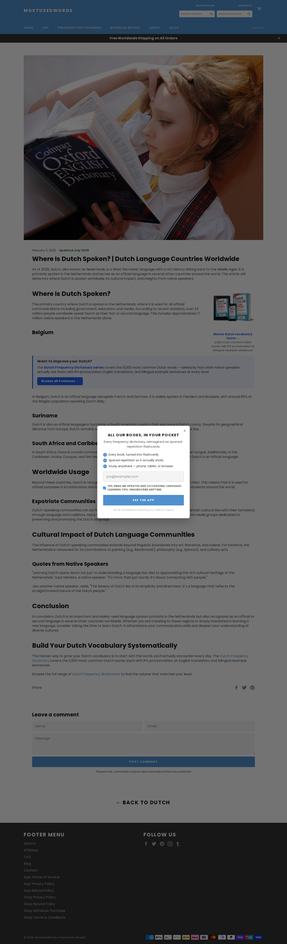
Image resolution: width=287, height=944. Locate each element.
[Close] (185, 431)
